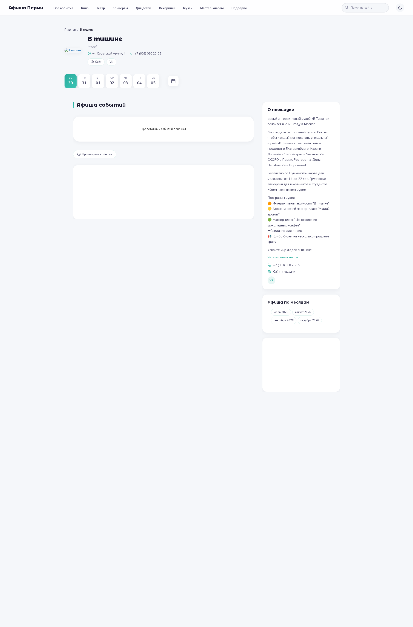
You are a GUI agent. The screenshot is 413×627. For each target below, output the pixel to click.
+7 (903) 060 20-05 (286, 265)
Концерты (120, 8)
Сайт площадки (284, 272)
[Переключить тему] (400, 7)
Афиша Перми (26, 7)
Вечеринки (167, 8)
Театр (100, 8)
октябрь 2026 (310, 320)
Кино (85, 8)
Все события (63, 8)
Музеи (188, 8)
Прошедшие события (97, 154)
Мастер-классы (212, 8)
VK (111, 62)
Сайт (98, 62)
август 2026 (303, 312)
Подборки (239, 8)
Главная (70, 30)
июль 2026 (281, 312)
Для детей (143, 8)
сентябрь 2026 (284, 320)
